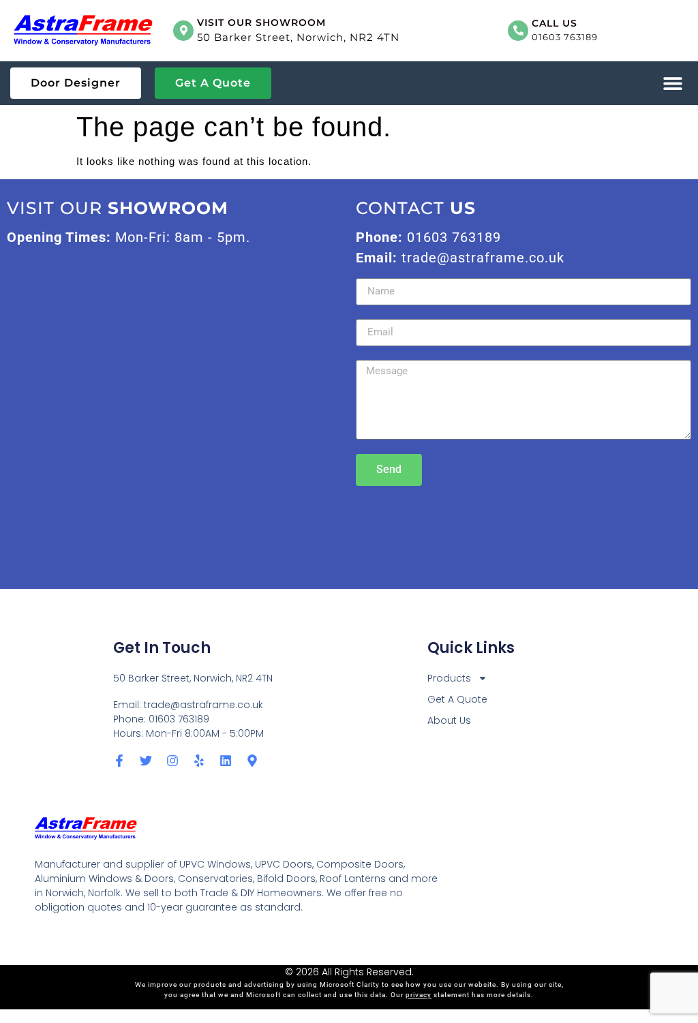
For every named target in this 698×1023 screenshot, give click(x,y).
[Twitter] (146, 760)
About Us (449, 720)
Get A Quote (457, 699)
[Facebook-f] (119, 760)
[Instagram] (172, 760)
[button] (672, 83)
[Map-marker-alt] (252, 760)
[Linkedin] (225, 760)
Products (449, 678)
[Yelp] (199, 760)
